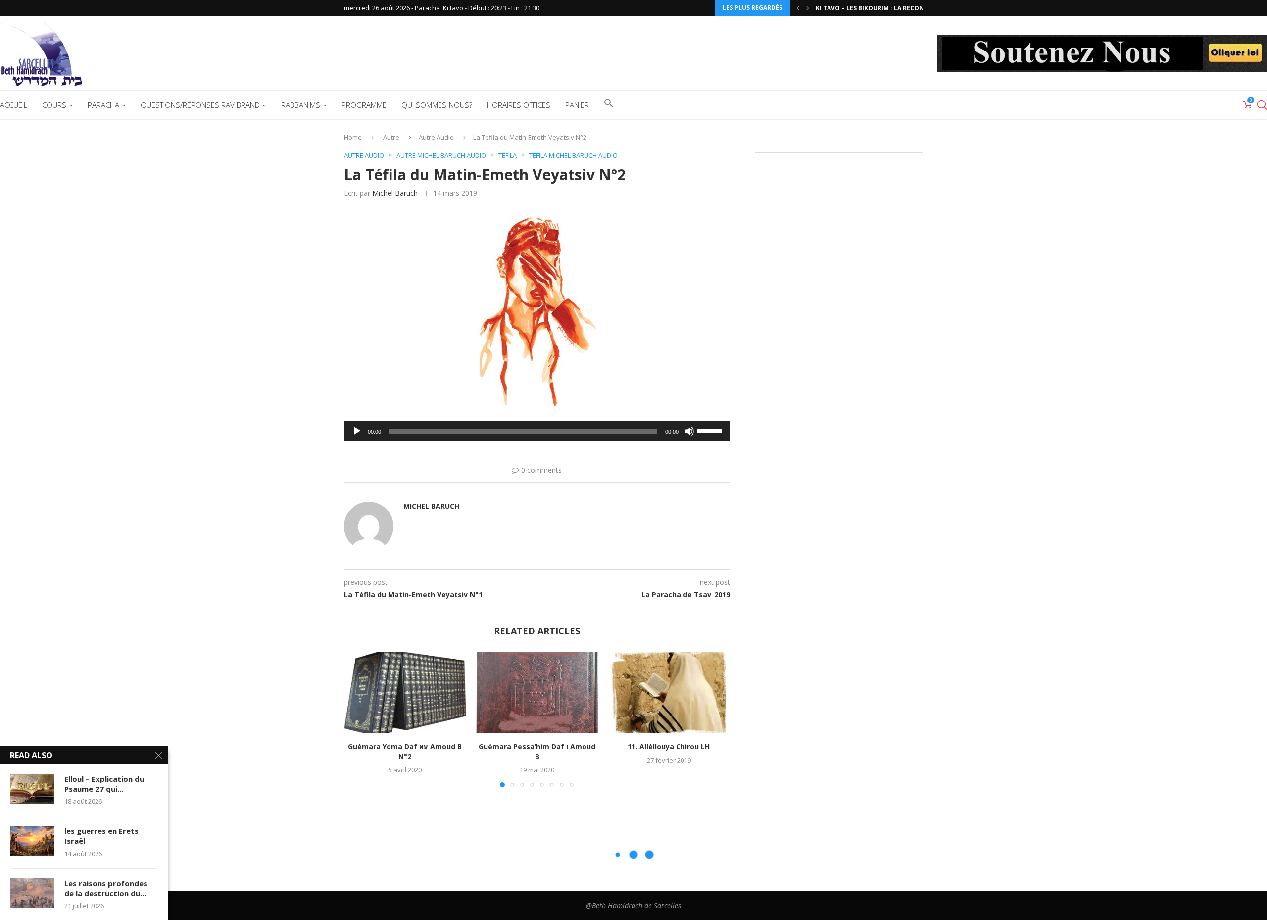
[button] (798, 8)
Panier (577, 105)
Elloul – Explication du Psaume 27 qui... (104, 784)
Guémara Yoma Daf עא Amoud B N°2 (405, 751)
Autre (391, 137)
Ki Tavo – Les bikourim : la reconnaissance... (890, 8)
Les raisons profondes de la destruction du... (105, 888)
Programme (364, 105)
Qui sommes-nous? (436, 105)
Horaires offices (518, 105)
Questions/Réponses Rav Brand (200, 105)
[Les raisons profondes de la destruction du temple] (32, 893)
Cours (54, 105)
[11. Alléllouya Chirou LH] (669, 692)
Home (353, 137)
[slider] (711, 430)
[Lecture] (357, 431)
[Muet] (689, 431)
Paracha (103, 105)
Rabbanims (300, 105)
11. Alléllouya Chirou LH (669, 746)
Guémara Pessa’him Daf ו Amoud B (537, 751)
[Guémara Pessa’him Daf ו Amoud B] (537, 692)
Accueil (13, 105)
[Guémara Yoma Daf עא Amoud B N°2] (405, 692)
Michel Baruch (395, 193)
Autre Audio (436, 137)
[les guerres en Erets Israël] (32, 841)
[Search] (1262, 105)
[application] (537, 431)
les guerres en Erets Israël (101, 836)
